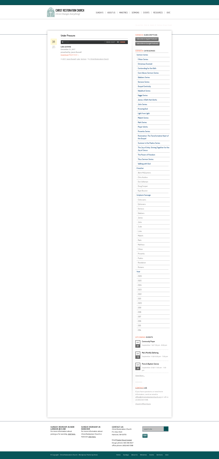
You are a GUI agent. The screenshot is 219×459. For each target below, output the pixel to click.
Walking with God (144, 163)
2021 (139, 298)
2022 (140, 294)
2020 (140, 303)
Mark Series (142, 122)
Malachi (140, 235)
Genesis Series (143, 82)
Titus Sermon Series (145, 159)
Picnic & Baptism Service (150, 364)
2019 (139, 307)
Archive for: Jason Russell (64, 25)
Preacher (140, 168)
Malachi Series (143, 118)
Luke (78, 59)
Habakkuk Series (144, 91)
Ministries (123, 13)
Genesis (141, 208)
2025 (139, 280)
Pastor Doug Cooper (124, 440)
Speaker (152, 25)
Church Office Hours (143, 404)
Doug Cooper (143, 186)
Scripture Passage (144, 195)
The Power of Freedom (146, 154)
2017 (64, 59)
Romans (141, 267)
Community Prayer (148, 341)
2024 (139, 285)
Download (65, 55)
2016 (139, 321)
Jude (140, 226)
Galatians (141, 213)
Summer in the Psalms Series (149, 143)
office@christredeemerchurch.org (148, 397)
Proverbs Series (144, 131)
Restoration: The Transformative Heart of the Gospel (153, 137)
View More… (140, 375)
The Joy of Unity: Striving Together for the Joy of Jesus (153, 148)
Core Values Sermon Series (148, 73)
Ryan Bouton (143, 190)
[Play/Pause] (63, 42)
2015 (139, 325)
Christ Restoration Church (99, 59)
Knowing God (143, 109)
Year (138, 271)
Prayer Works (143, 127)
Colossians (142, 199)
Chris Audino (143, 177)
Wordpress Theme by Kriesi (88, 455)
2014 (139, 330)
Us (141, 388)
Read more (74, 55)
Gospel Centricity (144, 86)
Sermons (135, 13)
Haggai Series (143, 95)
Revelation (142, 262)
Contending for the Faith (147, 68)
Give (168, 13)
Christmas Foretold (145, 64)
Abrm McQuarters (144, 172)
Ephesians (142, 204)
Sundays (99, 13)
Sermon (83, 59)
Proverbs (141, 253)
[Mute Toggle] (118, 42)
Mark (139, 240)
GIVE (145, 436)
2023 (140, 289)
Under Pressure (68, 35)
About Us (111, 13)
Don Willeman (143, 181)
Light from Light (144, 113)
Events (146, 13)
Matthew (141, 244)
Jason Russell (71, 59)
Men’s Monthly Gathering (150, 353)
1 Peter (140, 249)
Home (145, 25)
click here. (92, 437)
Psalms (140, 258)
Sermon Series (142, 55)
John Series (142, 104)
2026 (140, 276)
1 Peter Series (143, 59)
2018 (139, 312)
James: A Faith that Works (147, 100)
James (140, 217)
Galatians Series (144, 77)
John (140, 222)
